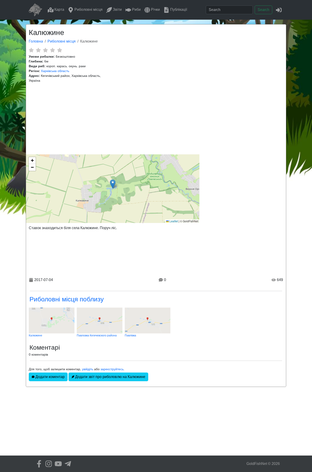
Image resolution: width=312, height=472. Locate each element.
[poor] (38, 50)
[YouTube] (57, 463)
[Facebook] (38, 463)
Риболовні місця (88, 9)
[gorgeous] (59, 50)
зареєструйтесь (112, 369)
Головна (36, 41)
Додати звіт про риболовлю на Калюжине (109, 377)
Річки (155, 9)
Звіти (117, 9)
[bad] (31, 50)
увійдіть (87, 369)
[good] (52, 50)
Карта (58, 9)
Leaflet (173, 221)
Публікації (178, 9)
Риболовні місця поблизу (66, 299)
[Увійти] (278, 9)
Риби (136, 9)
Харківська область (55, 71)
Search (263, 10)
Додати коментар (49, 377)
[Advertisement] (156, 119)
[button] (113, 184)
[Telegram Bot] (66, 463)
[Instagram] (47, 463)
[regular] (45, 50)
